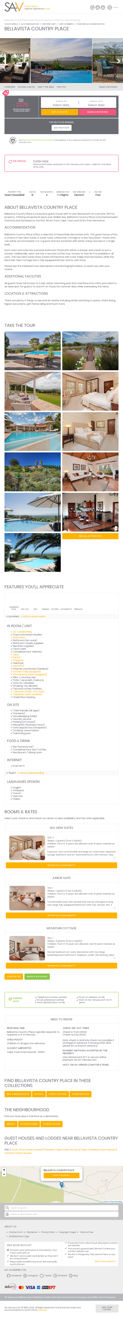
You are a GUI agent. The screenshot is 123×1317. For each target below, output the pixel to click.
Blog (75, 1275)
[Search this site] (92, 7)
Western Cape (49, 24)
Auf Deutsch (61, 127)
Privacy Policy (48, 1232)
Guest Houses (58, 1094)
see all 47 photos (90, 536)
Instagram (33, 1275)
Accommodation (30, 24)
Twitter (48, 1275)
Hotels (38, 1094)
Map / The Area (46, 86)
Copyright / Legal (67, 1232)
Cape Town (67, 220)
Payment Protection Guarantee (38, 140)
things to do (51, 1123)
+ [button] (4, 1170)
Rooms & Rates (26, 86)
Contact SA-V (16, 1232)
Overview (9, 86)
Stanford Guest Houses (18, 1153)
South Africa (11, 24)
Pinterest (62, 1275)
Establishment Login (19, 1236)
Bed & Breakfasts (18, 1094)
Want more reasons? (105, 1261)
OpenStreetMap (116, 1201)
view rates (14, 976)
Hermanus (99, 220)
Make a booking (61, 1175)
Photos (61, 86)
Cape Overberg (66, 24)
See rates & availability (61, 865)
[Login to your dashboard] (97, 7)
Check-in (61, 101)
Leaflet (105, 1201)
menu (110, 7)
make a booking (37, 976)
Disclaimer (32, 1232)
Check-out (96, 101)
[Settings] (103, 7)
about (11, 1123)
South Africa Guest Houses (27, 1149)
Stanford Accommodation (90, 24)
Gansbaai (26, 220)
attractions (29, 1123)
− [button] (4, 1174)
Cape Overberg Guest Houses (98, 1149)
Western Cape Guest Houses (62, 1149)
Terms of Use (86, 1232)
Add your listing (107, 1308)
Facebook (16, 1275)
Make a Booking (108, 86)
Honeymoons (80, 1094)
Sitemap (42, 1310)
